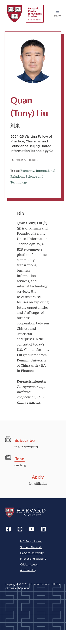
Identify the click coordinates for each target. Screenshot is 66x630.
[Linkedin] (43, 529)
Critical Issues (29, 564)
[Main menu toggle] (56, 13)
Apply (38, 476)
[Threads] (20, 529)
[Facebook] (8, 529)
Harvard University (25, 512)
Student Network (31, 547)
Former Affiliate (24, 159)
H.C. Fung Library (31, 541)
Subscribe (24, 440)
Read (19, 458)
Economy (27, 170)
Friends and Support (33, 558)
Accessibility (28, 570)
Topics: (15, 170)
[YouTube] (31, 529)
